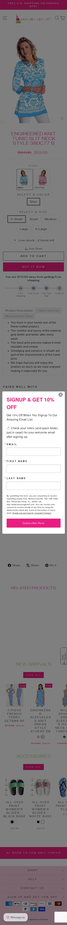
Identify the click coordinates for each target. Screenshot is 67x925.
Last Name (16, 478)
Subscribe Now (33, 523)
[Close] (61, 394)
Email (12, 444)
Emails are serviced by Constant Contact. (32, 512)
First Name (17, 461)
